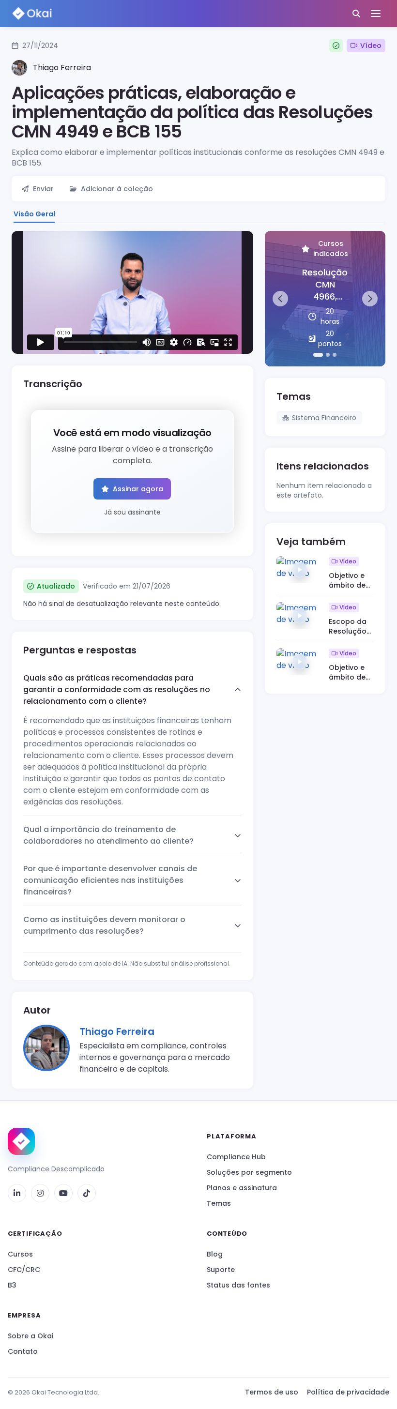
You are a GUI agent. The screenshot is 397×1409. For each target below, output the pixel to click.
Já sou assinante (132, 512)
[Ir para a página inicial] (21, 1141)
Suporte (221, 1269)
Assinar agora (138, 489)
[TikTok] (86, 1193)
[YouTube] (63, 1193)
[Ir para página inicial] (32, 13)
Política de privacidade (348, 1392)
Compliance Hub (236, 1157)
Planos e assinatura (242, 1188)
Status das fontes (238, 1285)
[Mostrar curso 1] (318, 355)
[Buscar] (356, 13)
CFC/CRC (24, 1269)
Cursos (20, 1254)
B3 (12, 1285)
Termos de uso (271, 1392)
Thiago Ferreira (116, 1031)
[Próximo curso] (370, 298)
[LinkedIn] (17, 1193)
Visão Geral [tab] (34, 214)
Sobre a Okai (30, 1336)
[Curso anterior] (280, 298)
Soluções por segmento (249, 1172)
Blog (215, 1254)
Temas (219, 1203)
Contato (23, 1351)
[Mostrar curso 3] (334, 355)
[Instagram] (40, 1193)
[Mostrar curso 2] (328, 355)
